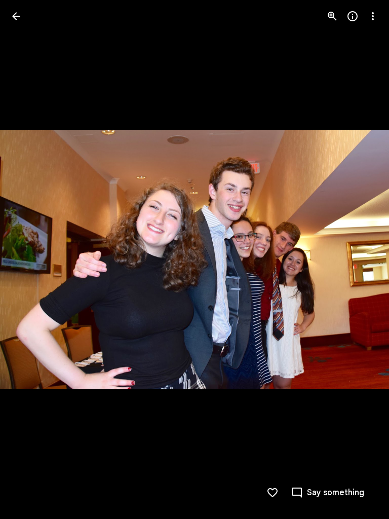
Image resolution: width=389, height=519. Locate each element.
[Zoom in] (332, 16)
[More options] (373, 16)
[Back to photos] (16, 16)
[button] (28, 259)
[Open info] (352, 16)
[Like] (272, 493)
